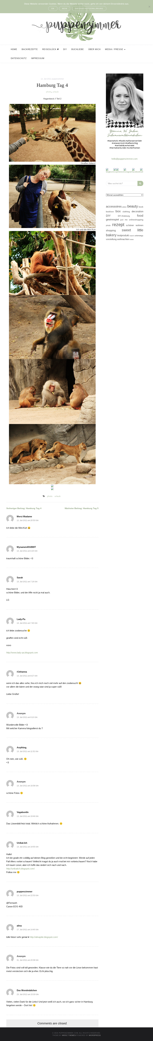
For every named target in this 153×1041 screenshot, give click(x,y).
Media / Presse (114, 49)
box (118, 211)
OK (52, 8)
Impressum (37, 58)
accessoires (114, 206)
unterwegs (138, 235)
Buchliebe (77, 49)
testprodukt (123, 235)
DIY (65, 49)
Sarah (20, 577)
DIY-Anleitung (124, 216)
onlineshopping (136, 220)
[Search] (140, 183)
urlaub (56, 91)
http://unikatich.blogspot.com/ (20, 868)
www (132, 239)
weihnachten (123, 239)
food (140, 215)
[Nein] (149, 6)
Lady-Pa (21, 619)
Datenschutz (19, 58)
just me (123, 220)
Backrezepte (30, 49)
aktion (124, 207)
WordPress (95, 1035)
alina (19, 925)
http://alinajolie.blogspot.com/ (44, 937)
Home (14, 49)
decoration (137, 211)
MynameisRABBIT (26, 547)
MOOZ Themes (69, 1035)
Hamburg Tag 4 (23, 508)
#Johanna (22, 671)
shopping (111, 230)
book (141, 207)
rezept (118, 224)
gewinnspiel (112, 219)
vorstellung (111, 239)
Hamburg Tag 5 (81, 508)
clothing (126, 211)
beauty (132, 206)
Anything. (22, 747)
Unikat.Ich (22, 843)
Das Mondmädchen (27, 990)
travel (132, 236)
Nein (64, 8)
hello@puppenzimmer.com (124, 159)
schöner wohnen (134, 225)
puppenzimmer (58, 79)
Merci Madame (24, 516)
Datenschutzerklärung (89, 8)
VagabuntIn (23, 812)
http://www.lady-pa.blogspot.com (22, 652)
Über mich (94, 49)
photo (48, 91)
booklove (110, 212)
